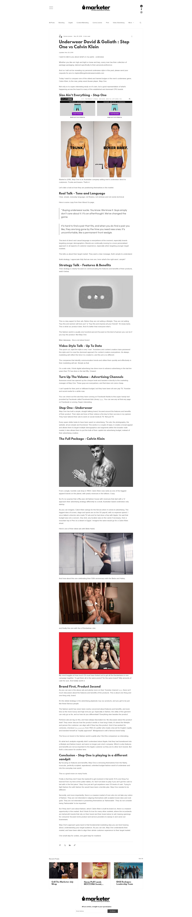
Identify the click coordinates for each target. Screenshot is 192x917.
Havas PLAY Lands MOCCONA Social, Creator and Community (95, 883)
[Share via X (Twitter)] (65, 845)
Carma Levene (97, 22)
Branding (61, 22)
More (130, 22)
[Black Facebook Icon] (141, 9)
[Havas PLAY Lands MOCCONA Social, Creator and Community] (96, 870)
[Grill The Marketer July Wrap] (63, 870)
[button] (51, 8)
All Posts (52, 22)
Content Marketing (83, 22)
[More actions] (132, 36)
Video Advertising (118, 22)
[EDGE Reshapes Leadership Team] (128, 870)
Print (107, 22)
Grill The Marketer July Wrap (62, 883)
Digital (70, 22)
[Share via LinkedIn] (70, 845)
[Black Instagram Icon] (141, 12)
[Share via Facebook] (60, 845)
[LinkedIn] (141, 6)
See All (141, 858)
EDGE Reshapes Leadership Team (124, 883)
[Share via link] (75, 845)
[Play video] (96, 296)
